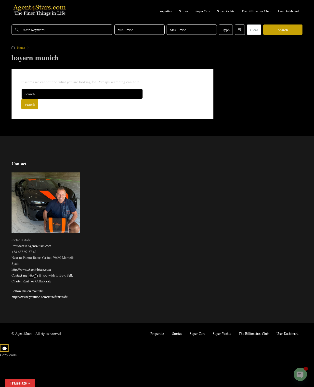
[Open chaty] (300, 374)
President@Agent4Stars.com (31, 245)
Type (226, 29)
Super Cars (203, 11)
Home (21, 47)
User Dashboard (288, 11)
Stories (183, 11)
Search (283, 29)
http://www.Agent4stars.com (31, 269)
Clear (254, 29)
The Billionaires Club (256, 11)
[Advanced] (240, 29)
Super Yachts (225, 11)
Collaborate (43, 281)
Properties (165, 11)
